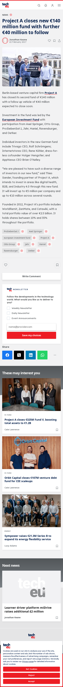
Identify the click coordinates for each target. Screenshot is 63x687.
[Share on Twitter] (20, 355)
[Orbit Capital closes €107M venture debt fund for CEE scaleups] (31, 452)
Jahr (27, 244)
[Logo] (7, 5)
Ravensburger (11, 250)
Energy (7, 531)
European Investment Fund (20, 119)
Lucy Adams (11, 545)
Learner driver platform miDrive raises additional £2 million (28, 609)
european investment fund (17, 237)
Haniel (42, 244)
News (5, 14)
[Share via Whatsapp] (43, 355)
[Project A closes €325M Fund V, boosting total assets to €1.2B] (31, 394)
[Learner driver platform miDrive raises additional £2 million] (31, 587)
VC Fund (7, 415)
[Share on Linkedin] (31, 355)
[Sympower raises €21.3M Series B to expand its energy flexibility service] (31, 510)
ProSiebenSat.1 (11, 231)
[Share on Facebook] (8, 355)
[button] (31, 66)
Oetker (31, 250)
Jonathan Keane (13, 617)
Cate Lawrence (12, 429)
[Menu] (59, 5)
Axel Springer (35, 231)
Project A (51, 93)
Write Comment (31, 276)
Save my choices (31, 335)
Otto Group (9, 244)
